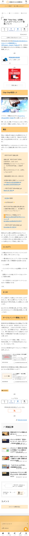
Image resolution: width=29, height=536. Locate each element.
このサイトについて (7, 523)
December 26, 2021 (9, 227)
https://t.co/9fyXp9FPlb (11, 217)
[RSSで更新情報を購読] (10, 63)
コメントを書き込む (14, 506)
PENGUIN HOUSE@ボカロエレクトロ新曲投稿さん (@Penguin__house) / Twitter (14, 43)
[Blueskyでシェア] (18, 451)
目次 (13, 85)
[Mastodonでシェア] (11, 451)
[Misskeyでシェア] (24, 451)
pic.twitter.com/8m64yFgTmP (12, 221)
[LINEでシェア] (5, 460)
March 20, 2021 (8, 190)
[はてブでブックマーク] (24, 455)
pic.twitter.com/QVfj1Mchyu (11, 184)
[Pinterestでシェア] (11, 460)
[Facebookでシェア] (5, 455)
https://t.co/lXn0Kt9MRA (13, 182)
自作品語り (5, 390)
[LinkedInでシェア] (18, 460)
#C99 (6, 198)
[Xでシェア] (5, 451)
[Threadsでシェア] (11, 455)
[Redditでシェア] (18, 455)
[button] (24, 29)
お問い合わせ (5, 528)
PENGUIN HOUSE (14, 57)
